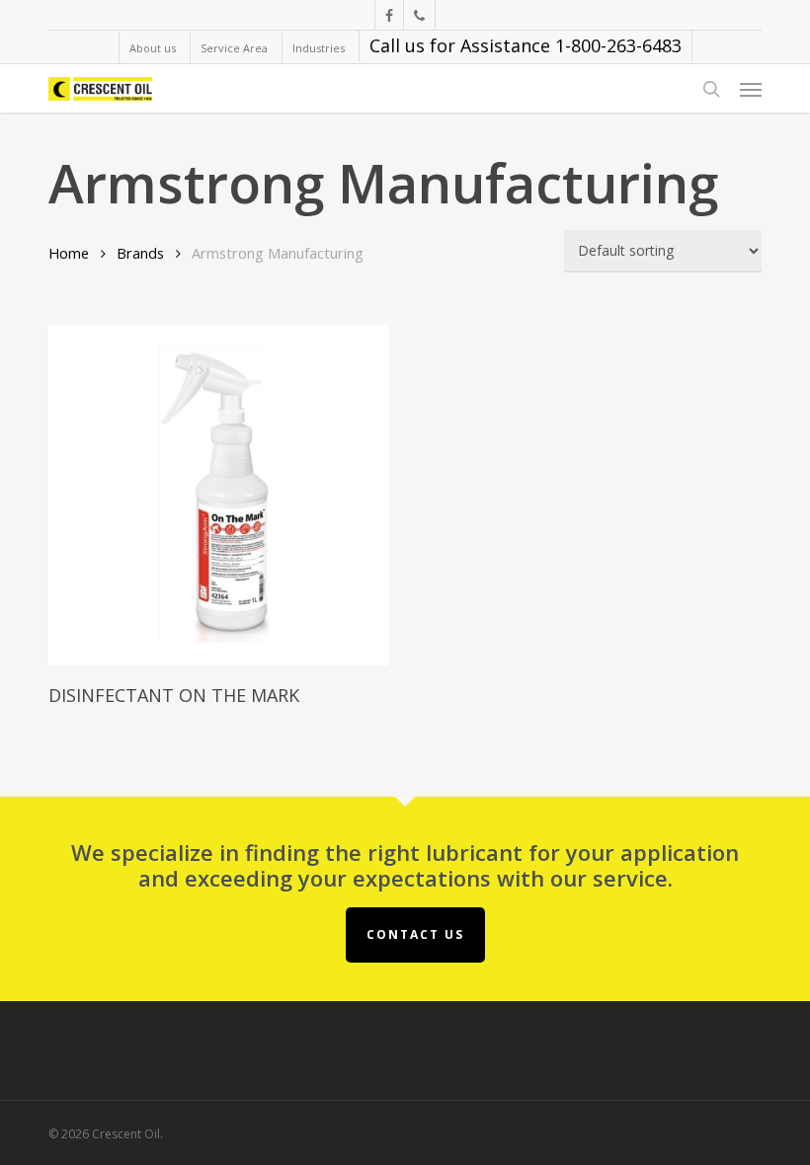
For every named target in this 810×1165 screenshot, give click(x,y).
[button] (751, 89)
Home (68, 253)
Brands (140, 253)
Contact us (415, 934)
